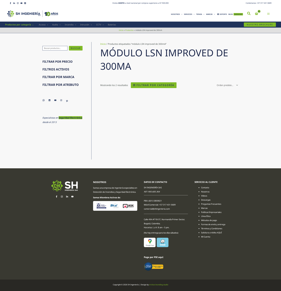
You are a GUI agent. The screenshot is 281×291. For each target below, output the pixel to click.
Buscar (76, 48)
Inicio (103, 43)
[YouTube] (21, 3)
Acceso (42, 24)
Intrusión (84, 24)
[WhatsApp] (43, 100)
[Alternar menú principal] (268, 13)
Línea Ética (206, 216)
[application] (181, 14)
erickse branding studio (158, 284)
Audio (55, 24)
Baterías (112, 24)
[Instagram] (18, 3)
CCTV (98, 24)
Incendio (69, 24)
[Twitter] (67, 196)
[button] (249, 13)
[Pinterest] (25, 3)
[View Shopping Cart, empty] (256, 13)
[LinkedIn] (14, 3)
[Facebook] (10, 3)
